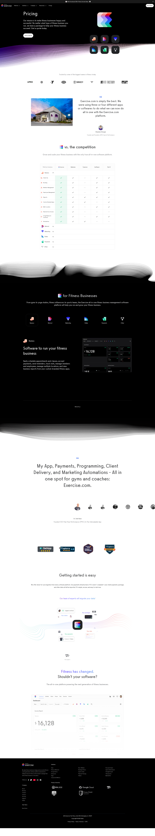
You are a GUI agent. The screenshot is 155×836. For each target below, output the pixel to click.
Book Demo (150, 5)
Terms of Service (79, 821)
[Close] (153, 1)
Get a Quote (28, 35)
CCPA (86, 821)
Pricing (50, 5)
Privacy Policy (71, 821)
